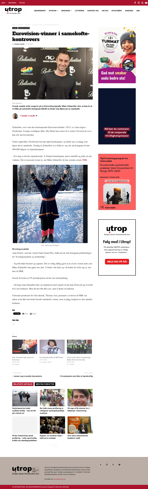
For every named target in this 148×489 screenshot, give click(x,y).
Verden (27, 25)
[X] (113, 465)
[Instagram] (107, 464)
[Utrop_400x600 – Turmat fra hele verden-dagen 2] (117, 82)
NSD (84, 159)
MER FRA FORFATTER (45, 384)
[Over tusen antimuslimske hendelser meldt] (80, 425)
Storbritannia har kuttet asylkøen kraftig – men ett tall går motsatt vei (24, 410)
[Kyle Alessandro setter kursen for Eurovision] (24, 347)
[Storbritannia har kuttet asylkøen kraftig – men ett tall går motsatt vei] (24, 397)
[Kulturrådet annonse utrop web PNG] (117, 209)
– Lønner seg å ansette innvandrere (27, 376)
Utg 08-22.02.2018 (24, 28)
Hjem (14, 25)
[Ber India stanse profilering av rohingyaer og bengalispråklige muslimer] (52, 397)
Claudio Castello (19, 44)
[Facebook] (100, 465)
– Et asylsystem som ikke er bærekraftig (76, 376)
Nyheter (20, 25)
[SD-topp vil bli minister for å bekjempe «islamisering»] (80, 397)
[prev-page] (51, 445)
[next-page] (55, 445)
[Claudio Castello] (17, 116)
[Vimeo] (119, 465)
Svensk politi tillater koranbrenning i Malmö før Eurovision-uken (79, 358)
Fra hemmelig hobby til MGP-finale (51, 357)
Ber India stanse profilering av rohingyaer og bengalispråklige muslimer (52, 410)
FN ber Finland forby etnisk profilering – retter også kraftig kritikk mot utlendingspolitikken (24, 438)
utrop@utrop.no (59, 479)
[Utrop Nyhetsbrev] (117, 275)
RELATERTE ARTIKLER (22, 384)
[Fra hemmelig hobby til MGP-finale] (52, 347)
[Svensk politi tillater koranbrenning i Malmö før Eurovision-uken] (79, 347)
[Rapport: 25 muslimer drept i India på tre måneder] (52, 425)
